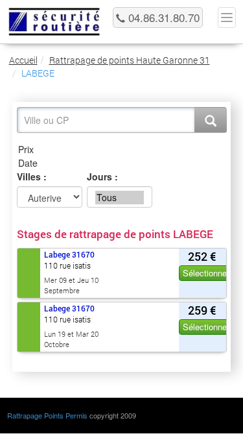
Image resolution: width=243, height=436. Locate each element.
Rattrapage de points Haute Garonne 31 (129, 60)
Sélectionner (206, 273)
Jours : (102, 176)
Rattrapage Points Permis (47, 415)
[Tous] (120, 197)
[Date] (122, 163)
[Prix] (122, 149)
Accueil (23, 60)
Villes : (32, 176)
